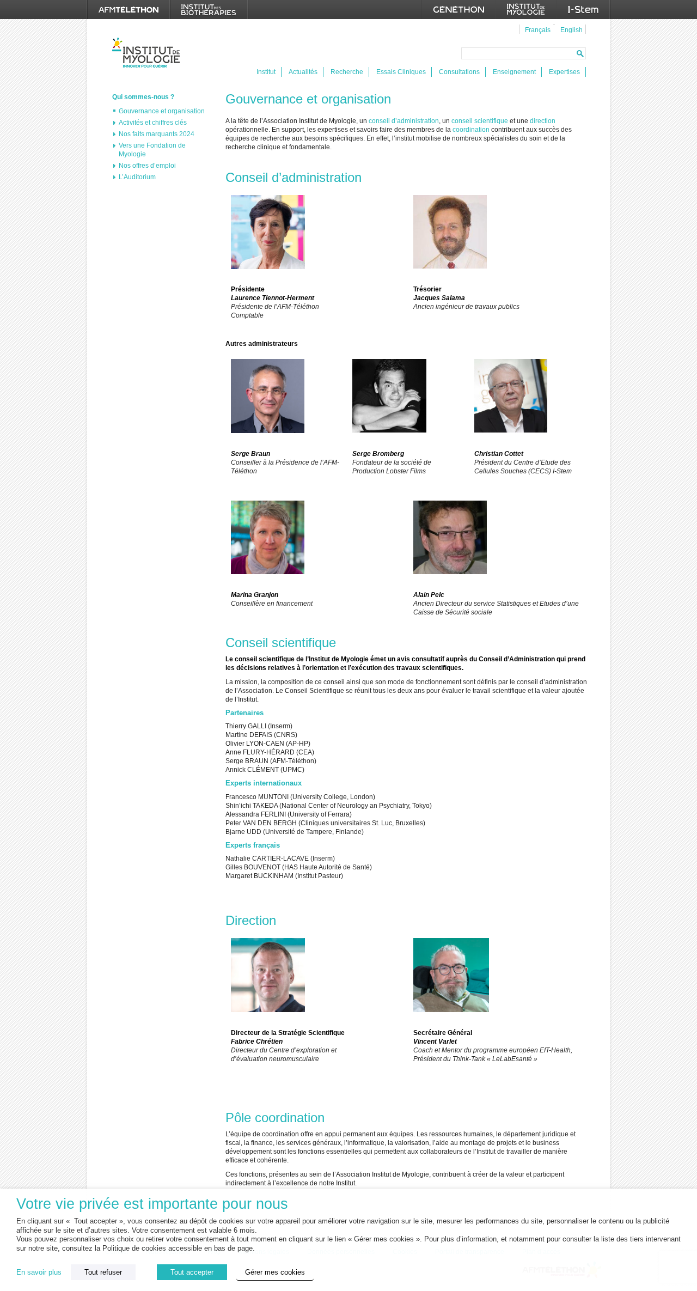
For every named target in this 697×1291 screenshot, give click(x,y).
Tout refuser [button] (103, 1272)
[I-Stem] (583, 9)
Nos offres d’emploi (147, 165)
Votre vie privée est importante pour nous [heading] (152, 1204)
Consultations (459, 72)
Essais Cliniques (401, 72)
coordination (472, 129)
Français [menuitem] (538, 30)
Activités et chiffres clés (153, 122)
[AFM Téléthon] (128, 9)
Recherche (347, 72)
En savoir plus (39, 1272)
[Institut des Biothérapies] (208, 9)
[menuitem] (536, 29)
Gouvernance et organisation (162, 111)
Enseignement (514, 72)
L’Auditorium (137, 177)
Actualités (303, 72)
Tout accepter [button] (191, 1272)
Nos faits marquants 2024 (156, 134)
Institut (266, 72)
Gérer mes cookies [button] (275, 1272)
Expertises (564, 72)
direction (542, 121)
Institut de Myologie (148, 53)
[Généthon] (458, 9)
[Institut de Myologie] (526, 9)
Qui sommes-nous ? (143, 97)
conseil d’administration (404, 121)
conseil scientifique (479, 121)
